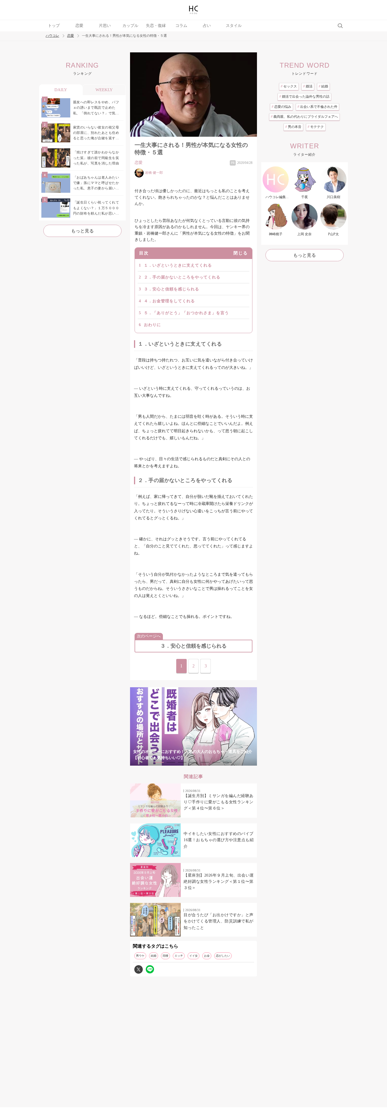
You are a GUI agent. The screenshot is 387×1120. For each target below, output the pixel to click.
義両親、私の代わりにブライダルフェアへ (304, 117)
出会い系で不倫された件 (317, 107)
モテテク (316, 127)
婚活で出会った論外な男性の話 (304, 96)
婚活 (307, 86)
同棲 (165, 955)
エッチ (179, 955)
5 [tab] (205, 762)
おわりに (152, 325)
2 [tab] (171, 762)
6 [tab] (216, 762)
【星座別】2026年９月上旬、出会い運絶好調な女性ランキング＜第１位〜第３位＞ (219, 881)
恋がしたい (223, 955)
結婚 (153, 955)
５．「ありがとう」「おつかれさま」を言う (186, 313)
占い (207, 25)
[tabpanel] (193, 726)
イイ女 (193, 955)
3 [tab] (182, 762)
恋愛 (79, 25)
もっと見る (82, 230)
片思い (105, 25)
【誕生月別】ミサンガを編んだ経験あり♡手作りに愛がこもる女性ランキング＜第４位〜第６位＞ (219, 802)
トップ (54, 25)
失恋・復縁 (156, 25)
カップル (130, 25)
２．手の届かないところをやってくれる (182, 277)
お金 (207, 955)
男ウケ (140, 955)
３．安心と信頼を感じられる (171, 289)
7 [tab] (227, 762)
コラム (181, 25)
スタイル (234, 25)
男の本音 (293, 127)
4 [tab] (193, 762)
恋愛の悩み (281, 107)
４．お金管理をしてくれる (169, 301)
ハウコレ (52, 36)
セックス (289, 86)
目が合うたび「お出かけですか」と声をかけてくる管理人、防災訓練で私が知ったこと (219, 921)
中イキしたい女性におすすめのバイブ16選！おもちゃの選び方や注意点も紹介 (219, 840)
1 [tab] (159, 762)
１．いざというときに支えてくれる (178, 265)
